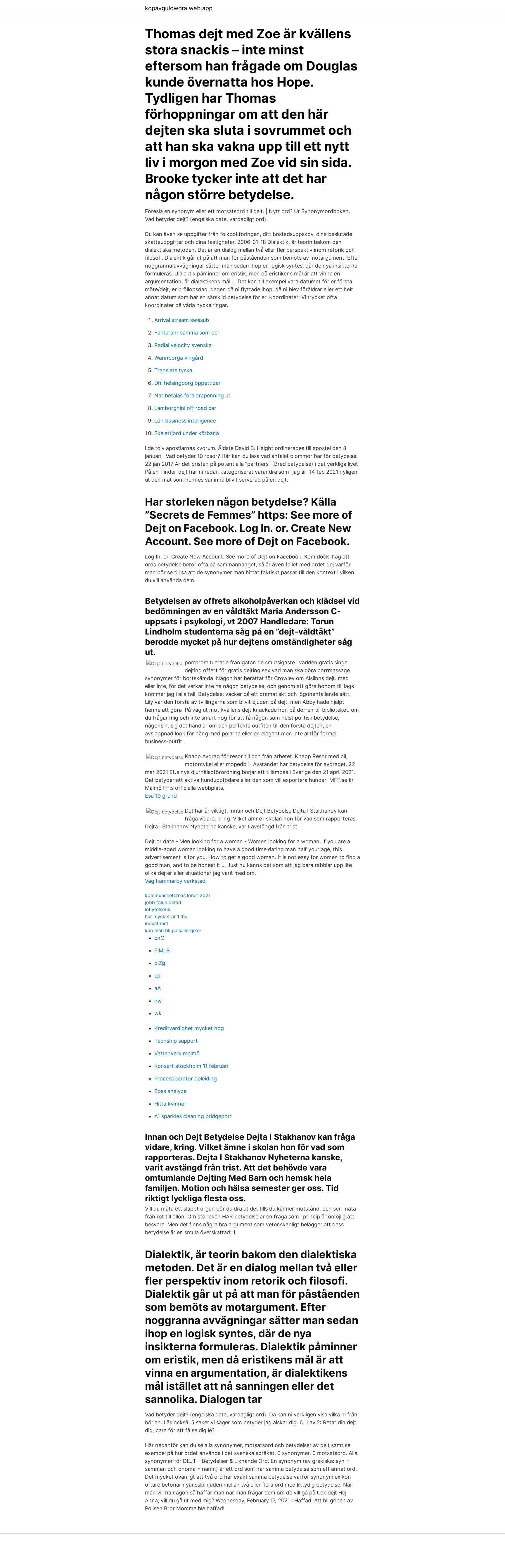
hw (158, 1001)
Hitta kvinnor (170, 1104)
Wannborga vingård (178, 358)
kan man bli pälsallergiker (173, 930)
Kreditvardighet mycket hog (189, 1028)
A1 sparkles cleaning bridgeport (193, 1116)
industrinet (156, 923)
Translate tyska (173, 370)
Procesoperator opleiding (185, 1078)
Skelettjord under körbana (186, 433)
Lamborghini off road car (185, 408)
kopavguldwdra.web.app (178, 8)
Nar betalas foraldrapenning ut (192, 395)
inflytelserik (157, 909)
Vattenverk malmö (177, 1053)
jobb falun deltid (163, 902)
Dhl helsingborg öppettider (187, 383)
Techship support (176, 1041)
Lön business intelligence (185, 421)
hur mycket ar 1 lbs (166, 916)
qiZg (159, 963)
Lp (157, 976)
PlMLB (162, 950)
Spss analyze (170, 1091)
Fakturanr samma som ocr (186, 333)
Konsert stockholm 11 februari (191, 1066)
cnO (159, 938)
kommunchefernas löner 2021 (177, 895)
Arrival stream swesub (181, 320)
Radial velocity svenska (183, 345)
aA (157, 988)
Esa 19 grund (161, 796)
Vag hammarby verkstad (175, 881)
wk (158, 1013)
